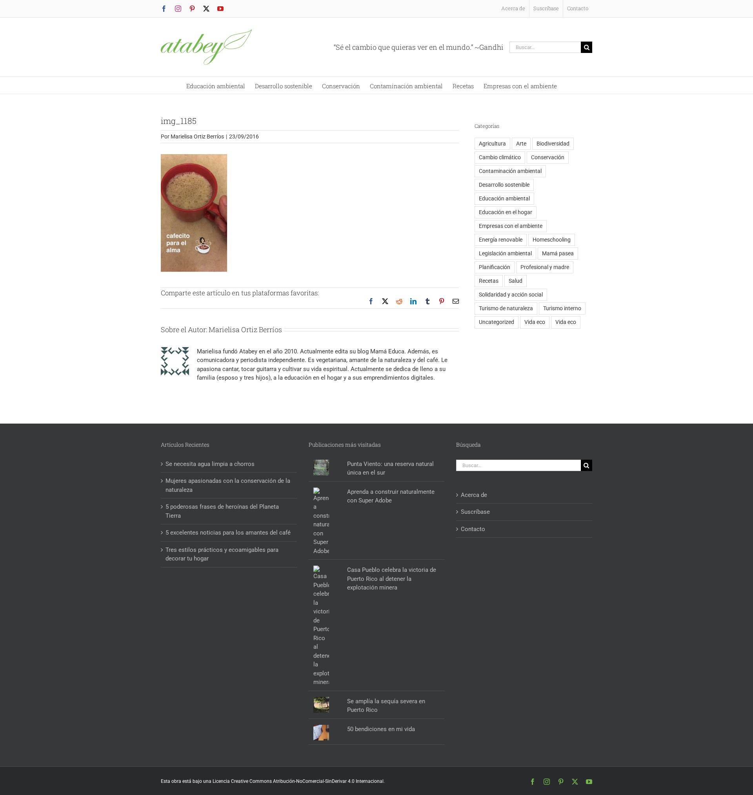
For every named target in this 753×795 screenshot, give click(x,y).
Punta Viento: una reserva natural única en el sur (390, 468)
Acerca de (474, 494)
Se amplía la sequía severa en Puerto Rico (386, 706)
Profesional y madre (544, 267)
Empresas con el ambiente (510, 226)
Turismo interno (562, 308)
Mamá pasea (558, 253)
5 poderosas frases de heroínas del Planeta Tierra (222, 511)
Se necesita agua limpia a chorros (210, 464)
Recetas (488, 281)
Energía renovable (500, 239)
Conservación (547, 157)
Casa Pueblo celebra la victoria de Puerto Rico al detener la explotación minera (391, 578)
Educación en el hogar (505, 212)
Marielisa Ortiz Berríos (197, 136)
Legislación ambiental (505, 253)
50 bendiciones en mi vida (381, 729)
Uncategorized (496, 322)
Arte (521, 143)
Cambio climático (500, 157)
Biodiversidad (553, 143)
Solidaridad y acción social (511, 294)
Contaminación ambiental (510, 171)
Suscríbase (475, 511)
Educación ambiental (504, 198)
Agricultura (492, 143)
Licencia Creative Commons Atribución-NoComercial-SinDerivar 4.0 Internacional (298, 781)
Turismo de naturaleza (506, 308)
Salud (515, 281)
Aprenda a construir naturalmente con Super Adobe (391, 496)
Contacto (473, 529)
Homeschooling (552, 239)
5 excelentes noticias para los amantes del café (228, 532)
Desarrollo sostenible (504, 185)
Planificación (494, 267)
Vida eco (534, 322)
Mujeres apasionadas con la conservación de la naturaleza (228, 485)
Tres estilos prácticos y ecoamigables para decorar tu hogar (222, 554)
